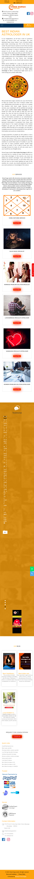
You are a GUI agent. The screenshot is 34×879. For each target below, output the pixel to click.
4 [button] (5, 607)
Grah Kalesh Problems (7, 760)
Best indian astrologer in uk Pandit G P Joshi (25, 673)
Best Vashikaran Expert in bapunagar (10, 673)
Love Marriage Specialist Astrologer (10, 752)
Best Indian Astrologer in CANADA (10, 766)
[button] (5, 532)
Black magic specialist (7, 748)
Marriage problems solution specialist (10, 750)
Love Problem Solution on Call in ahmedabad (10, 713)
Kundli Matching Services (7, 746)
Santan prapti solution (7, 758)
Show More (17, 223)
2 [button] (5, 602)
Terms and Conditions (11, 874)
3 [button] (5, 604)
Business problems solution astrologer (10, 756)
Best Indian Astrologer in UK (8, 762)
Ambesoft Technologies (20, 876)
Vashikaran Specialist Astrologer (9, 754)
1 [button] (5, 600)
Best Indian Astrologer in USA (8, 764)
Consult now (17, 736)
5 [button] (5, 609)
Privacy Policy (22, 874)
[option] (5, 451)
